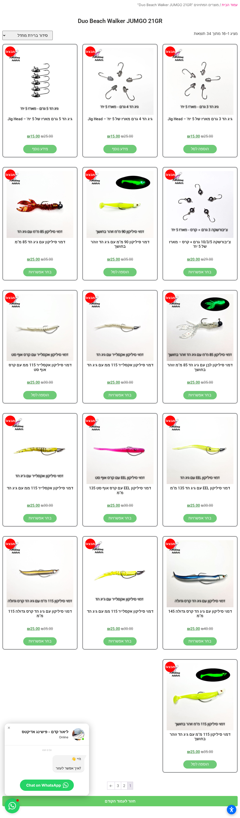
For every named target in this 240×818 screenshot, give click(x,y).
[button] (9, 727)
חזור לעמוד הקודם (120, 801)
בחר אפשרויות (199, 272)
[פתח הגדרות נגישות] (231, 809)
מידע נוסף (120, 149)
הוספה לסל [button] (200, 149)
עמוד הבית (230, 5)
